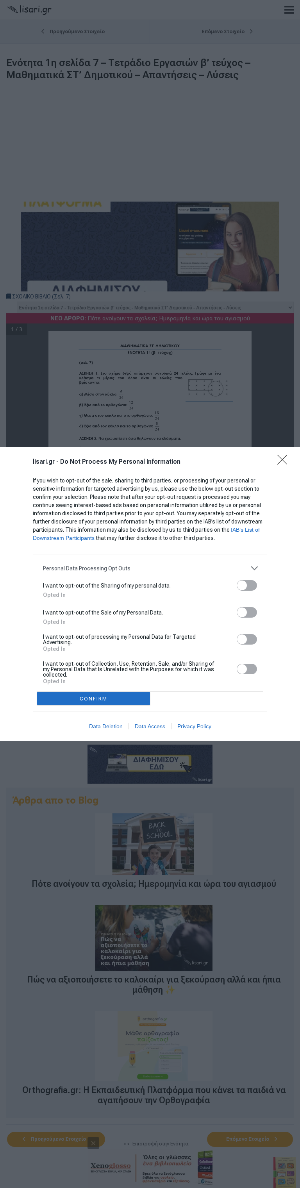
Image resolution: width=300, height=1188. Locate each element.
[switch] (247, 585)
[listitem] (150, 568)
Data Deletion (106, 726)
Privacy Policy (194, 726)
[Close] (284, 462)
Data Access (150, 726)
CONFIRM (93, 699)
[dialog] (150, 594)
